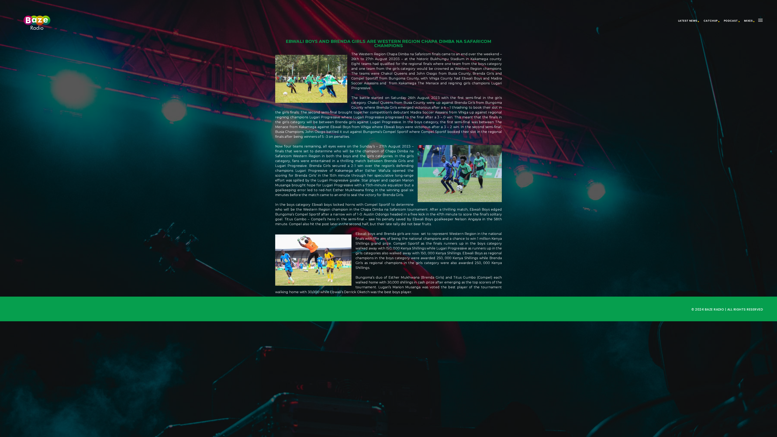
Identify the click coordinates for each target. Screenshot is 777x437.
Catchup (711, 21)
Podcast (731, 21)
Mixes (748, 21)
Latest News (687, 21)
